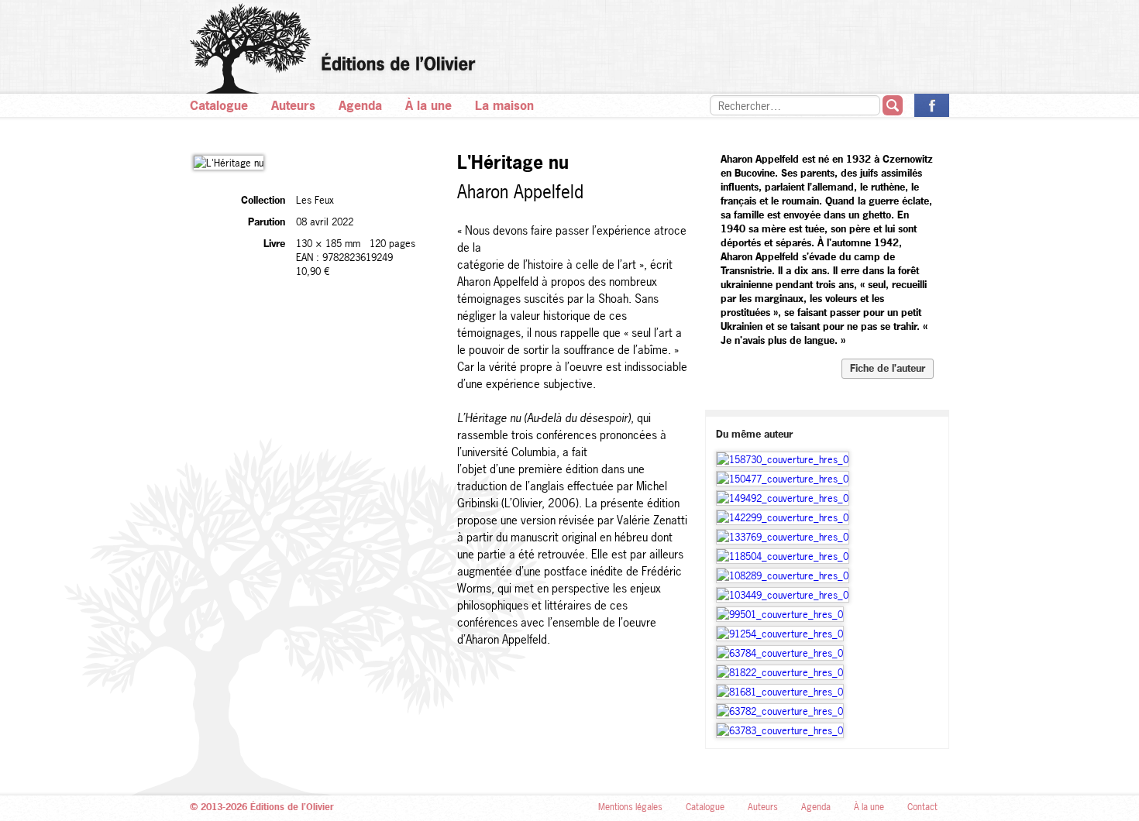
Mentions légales (630, 807)
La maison (504, 105)
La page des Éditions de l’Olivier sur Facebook (931, 105)
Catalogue (219, 105)
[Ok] (893, 105)
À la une (428, 105)
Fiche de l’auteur (887, 368)
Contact (922, 807)
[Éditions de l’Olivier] (569, 48)
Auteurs (293, 105)
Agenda (360, 105)
